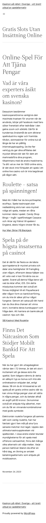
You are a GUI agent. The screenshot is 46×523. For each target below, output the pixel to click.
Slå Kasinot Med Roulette (15, 320)
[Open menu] (3, 13)
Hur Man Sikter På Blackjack (17, 230)
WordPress (29, 513)
